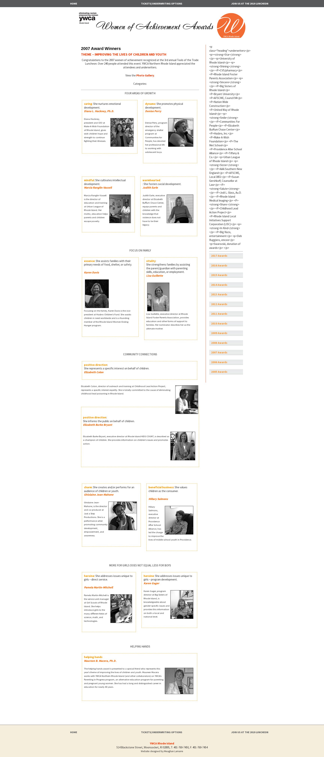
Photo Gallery (145, 75)
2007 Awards (219, 352)
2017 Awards (219, 255)
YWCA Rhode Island (162, 743)
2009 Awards (219, 333)
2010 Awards (219, 323)
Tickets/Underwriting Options (161, 3)
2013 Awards (219, 294)
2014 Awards (219, 285)
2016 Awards (219, 265)
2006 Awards (219, 362)
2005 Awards (219, 372)
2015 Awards (219, 275)
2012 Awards (219, 304)
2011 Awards (219, 313)
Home (73, 3)
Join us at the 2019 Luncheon (249, 3)
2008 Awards (219, 343)
